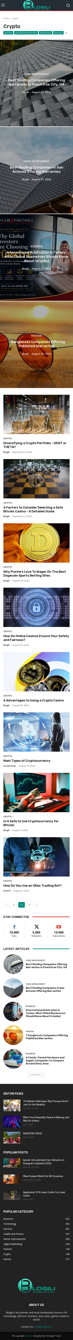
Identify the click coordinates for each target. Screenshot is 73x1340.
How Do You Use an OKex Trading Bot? (32, 885)
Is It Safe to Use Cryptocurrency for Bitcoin (31, 823)
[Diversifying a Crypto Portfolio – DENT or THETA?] (36, 414)
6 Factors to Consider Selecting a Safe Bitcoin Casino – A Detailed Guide (33, 509)
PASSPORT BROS (32, 1133)
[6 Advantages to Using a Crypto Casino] (36, 671)
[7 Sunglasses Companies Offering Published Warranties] (36, 344)
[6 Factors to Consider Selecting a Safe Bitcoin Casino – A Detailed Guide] (36, 478)
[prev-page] (6, 905)
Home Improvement (36, 74)
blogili (6, 452)
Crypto (7, 438)
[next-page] (37, 905)
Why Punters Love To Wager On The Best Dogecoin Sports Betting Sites (34, 573)
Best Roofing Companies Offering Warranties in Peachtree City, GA (46, 966)
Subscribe (59, 925)
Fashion (36, 336)
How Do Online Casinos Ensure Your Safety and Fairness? (36, 638)
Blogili (29, 1335)
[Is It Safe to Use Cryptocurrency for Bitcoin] (36, 792)
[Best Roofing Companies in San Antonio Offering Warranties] (36, 170)
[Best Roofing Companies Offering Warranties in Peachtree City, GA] (36, 83)
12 (14, 904)
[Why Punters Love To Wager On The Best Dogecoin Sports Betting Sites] (36, 543)
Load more (35, 1074)
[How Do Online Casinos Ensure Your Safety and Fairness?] (36, 607)
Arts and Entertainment (26, 32)
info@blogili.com (43, 1326)
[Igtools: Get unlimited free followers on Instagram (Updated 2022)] (11, 1163)
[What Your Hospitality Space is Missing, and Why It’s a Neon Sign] (11, 1121)
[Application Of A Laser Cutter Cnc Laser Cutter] (11, 1195)
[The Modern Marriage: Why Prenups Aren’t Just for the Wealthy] (11, 1105)
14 (29, 904)
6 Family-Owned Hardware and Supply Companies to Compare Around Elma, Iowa (45, 1060)
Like (14, 925)
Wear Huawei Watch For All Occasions (43, 1176)
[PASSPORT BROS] (11, 1138)
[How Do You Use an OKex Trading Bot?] (36, 857)
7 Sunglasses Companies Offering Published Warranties (47, 1037)
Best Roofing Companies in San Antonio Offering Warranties (45, 989)
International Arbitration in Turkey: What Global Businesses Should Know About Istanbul (46, 1013)
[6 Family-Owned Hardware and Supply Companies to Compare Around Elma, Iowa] (13, 1059)
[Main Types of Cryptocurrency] (36, 732)
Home (6, 18)
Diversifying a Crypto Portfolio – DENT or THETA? (34, 445)
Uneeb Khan (9, 766)
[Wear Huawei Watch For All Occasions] (11, 1179)
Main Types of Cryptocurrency (26, 761)
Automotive (45, 32)
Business (58, 32)
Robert (7, 890)
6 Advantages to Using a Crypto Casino (33, 700)
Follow (37, 925)
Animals (8, 32)
